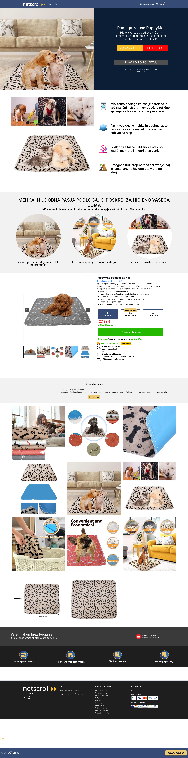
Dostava (98, 700)
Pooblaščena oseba (102, 713)
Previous (27, 311)
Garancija (98, 703)
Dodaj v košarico (132, 332)
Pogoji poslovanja (101, 693)
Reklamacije (99, 705)
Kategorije (53, 4)
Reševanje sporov (101, 708)
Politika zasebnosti (101, 695)
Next (88, 311)
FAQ (132, 690)
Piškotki (98, 698)
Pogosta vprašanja (101, 690)
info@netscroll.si (150, 637)
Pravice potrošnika (101, 710)
